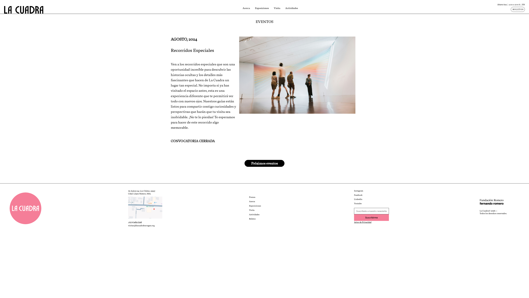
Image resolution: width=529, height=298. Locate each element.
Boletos (252, 219)
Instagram (358, 191)
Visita (277, 8)
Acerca (246, 8)
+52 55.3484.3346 (135, 222)
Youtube (358, 203)
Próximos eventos (264, 163)
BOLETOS (518, 9)
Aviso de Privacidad (362, 222)
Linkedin (358, 199)
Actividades (291, 8)
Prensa (252, 197)
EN (523, 4)
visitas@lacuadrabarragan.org (141, 225)
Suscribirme (371, 217)
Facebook (358, 195)
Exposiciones (262, 8)
